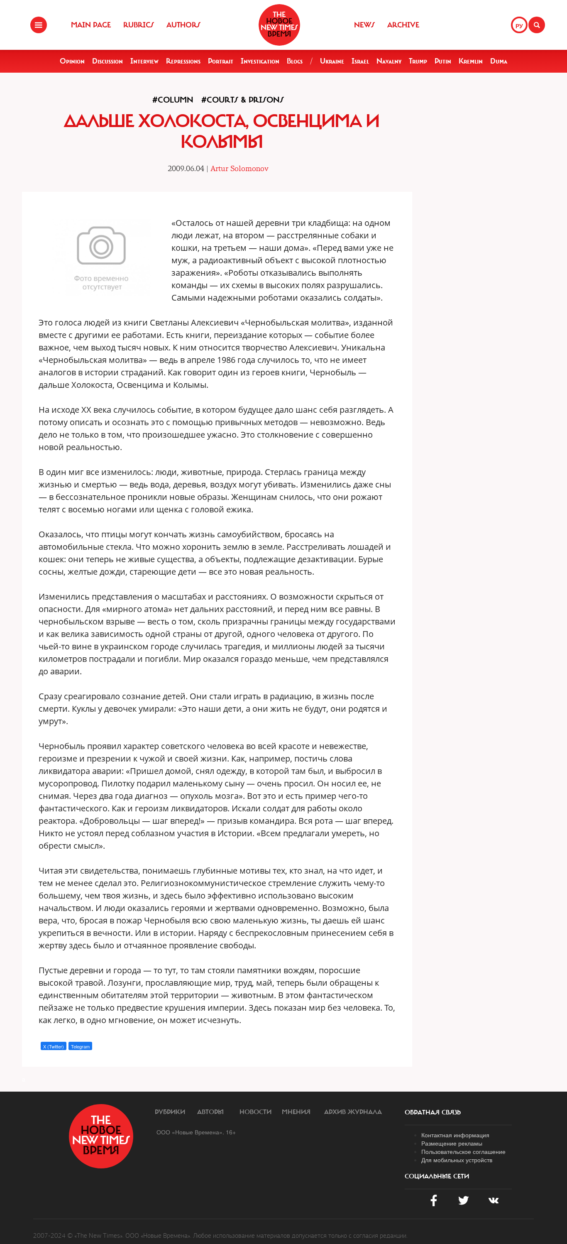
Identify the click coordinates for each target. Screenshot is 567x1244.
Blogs (295, 61)
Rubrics (138, 24)
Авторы (210, 1112)
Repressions (183, 61)
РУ (519, 26)
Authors (183, 24)
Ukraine (332, 61)
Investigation (260, 61)
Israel (360, 61)
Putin (443, 61)
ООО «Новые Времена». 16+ (196, 1132)
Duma (498, 61)
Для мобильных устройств (456, 1160)
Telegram (80, 1046)
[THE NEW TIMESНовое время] (279, 25)
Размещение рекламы (451, 1143)
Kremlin (471, 61)
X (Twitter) (53, 1046)
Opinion (72, 61)
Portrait (220, 61)
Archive (403, 24)
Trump (418, 61)
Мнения (296, 1112)
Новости (255, 1112)
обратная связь (433, 1112)
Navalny (388, 61)
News (364, 24)
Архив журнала (353, 1112)
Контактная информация (455, 1135)
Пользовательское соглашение (463, 1151)
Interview (144, 61)
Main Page (91, 24)
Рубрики (170, 1112)
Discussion (107, 61)
